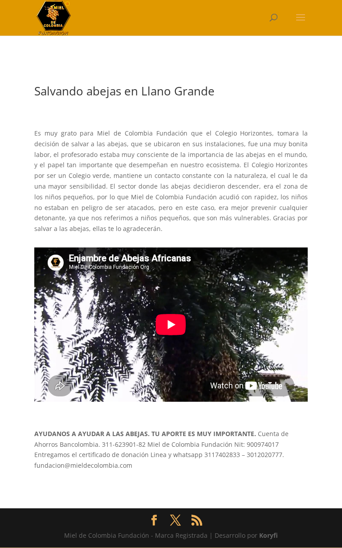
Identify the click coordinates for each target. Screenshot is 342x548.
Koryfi (268, 535)
